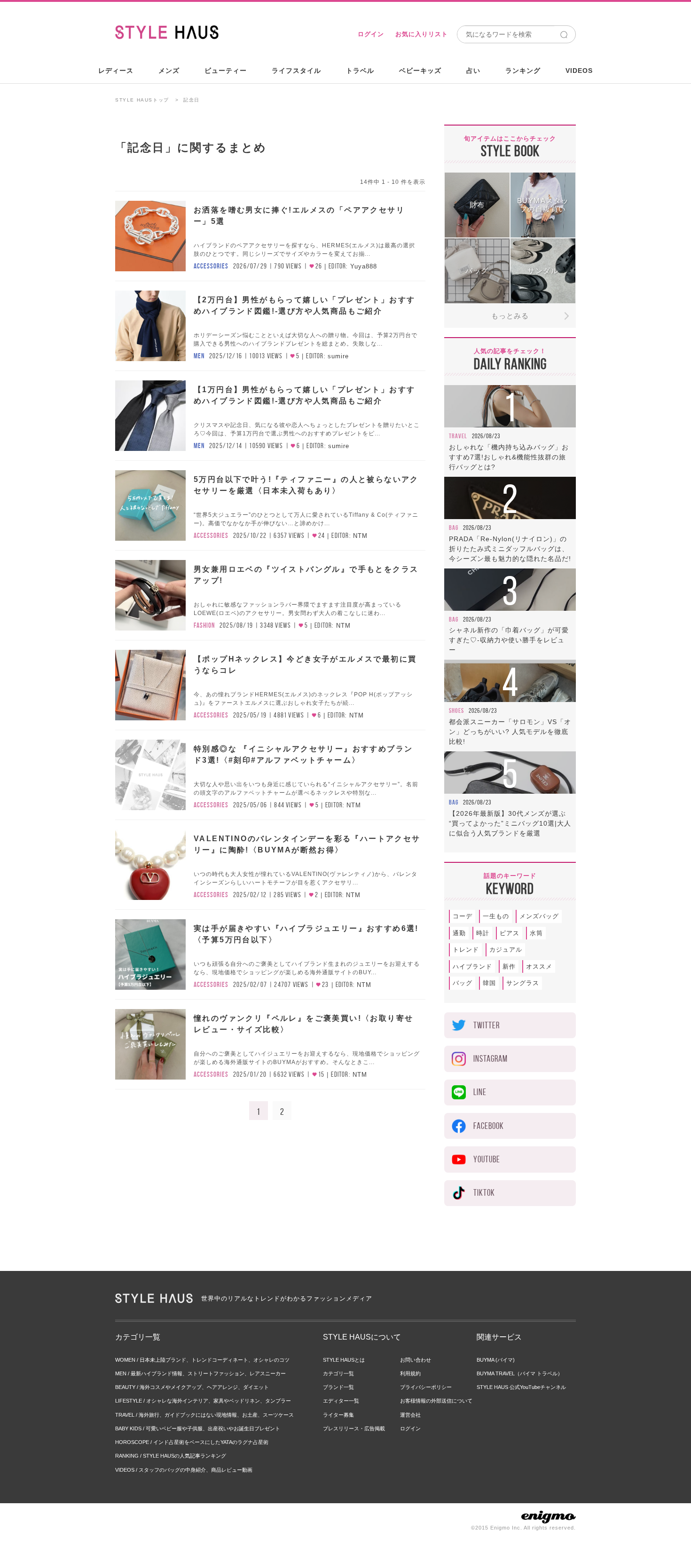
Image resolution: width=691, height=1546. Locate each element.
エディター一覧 (341, 1401)
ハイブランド (472, 966)
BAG (453, 527)
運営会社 (410, 1415)
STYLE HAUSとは (344, 1360)
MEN (199, 356)
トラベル (360, 70)
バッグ (462, 982)
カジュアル (505, 949)
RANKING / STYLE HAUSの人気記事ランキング (170, 1456)
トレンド (466, 949)
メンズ (169, 70)
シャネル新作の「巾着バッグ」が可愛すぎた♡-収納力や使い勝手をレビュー (509, 640)
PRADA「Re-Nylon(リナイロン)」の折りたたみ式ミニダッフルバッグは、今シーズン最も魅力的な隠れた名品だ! (510, 548)
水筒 (536, 933)
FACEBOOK (488, 1126)
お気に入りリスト (421, 34)
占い (473, 70)
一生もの (496, 916)
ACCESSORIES (211, 266)
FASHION (204, 625)
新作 (509, 966)
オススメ (539, 966)
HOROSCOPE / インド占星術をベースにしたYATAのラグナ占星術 (191, 1442)
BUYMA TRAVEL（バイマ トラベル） (520, 1373)
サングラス (522, 982)
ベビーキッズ (420, 70)
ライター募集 (338, 1415)
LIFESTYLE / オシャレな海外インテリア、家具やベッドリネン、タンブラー (203, 1401)
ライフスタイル (296, 70)
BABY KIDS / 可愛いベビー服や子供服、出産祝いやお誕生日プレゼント (197, 1428)
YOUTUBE (486, 1159)
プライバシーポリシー (426, 1387)
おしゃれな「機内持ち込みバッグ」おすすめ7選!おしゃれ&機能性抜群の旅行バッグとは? (509, 457)
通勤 (459, 933)
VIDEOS (579, 70)
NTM (360, 535)
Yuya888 (363, 266)
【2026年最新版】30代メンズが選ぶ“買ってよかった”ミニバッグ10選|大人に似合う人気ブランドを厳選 (510, 823)
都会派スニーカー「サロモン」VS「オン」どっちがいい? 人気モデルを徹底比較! (510, 731)
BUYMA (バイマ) (496, 1360)
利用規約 (410, 1373)
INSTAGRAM (490, 1059)
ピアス (509, 933)
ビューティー (225, 70)
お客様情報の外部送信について (436, 1401)
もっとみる (510, 316)
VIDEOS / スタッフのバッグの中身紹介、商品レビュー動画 (183, 1470)
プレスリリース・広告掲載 (354, 1428)
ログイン (371, 34)
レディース (115, 70)
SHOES (456, 710)
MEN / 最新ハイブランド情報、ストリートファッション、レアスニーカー (200, 1373)
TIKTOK (484, 1193)
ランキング (523, 70)
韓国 (489, 982)
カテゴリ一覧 (338, 1373)
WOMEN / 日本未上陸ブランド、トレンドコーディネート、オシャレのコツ (202, 1360)
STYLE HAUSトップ (142, 100)
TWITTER (486, 1025)
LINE (480, 1092)
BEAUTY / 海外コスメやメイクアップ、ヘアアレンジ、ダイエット (192, 1387)
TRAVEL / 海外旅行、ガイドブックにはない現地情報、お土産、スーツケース (204, 1415)
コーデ (462, 916)
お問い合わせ (415, 1360)
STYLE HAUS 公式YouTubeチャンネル (521, 1387)
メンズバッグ (539, 916)
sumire (338, 356)
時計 (482, 933)
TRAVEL (458, 436)
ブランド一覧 (338, 1387)
